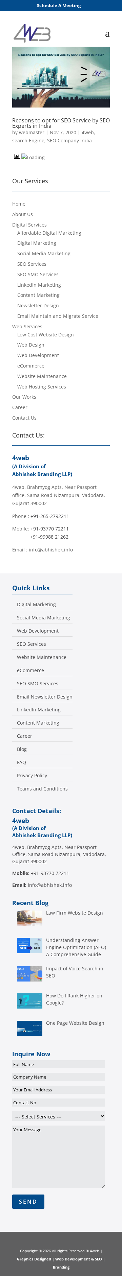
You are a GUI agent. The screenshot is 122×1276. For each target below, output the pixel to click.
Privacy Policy (32, 776)
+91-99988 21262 (49, 537)
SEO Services (31, 264)
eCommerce (30, 365)
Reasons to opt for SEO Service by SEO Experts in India (61, 123)
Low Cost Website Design (45, 334)
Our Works (24, 397)
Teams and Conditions (42, 789)
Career (19, 407)
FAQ (21, 762)
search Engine (28, 140)
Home (18, 203)
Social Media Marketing (43, 253)
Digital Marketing (36, 243)
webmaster (31, 132)
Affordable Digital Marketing (49, 233)
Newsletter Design (38, 305)
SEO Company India (69, 140)
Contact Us (24, 418)
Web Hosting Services (41, 386)
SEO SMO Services (38, 274)
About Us (22, 214)
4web (88, 132)
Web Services (27, 326)
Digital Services (29, 224)
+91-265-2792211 (49, 516)
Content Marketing (38, 295)
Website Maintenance (42, 376)
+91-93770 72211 (49, 528)
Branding (61, 1267)
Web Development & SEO (78, 1258)
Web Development (38, 355)
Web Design (30, 344)
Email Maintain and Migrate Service (57, 316)
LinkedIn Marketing (39, 285)
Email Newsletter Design (45, 697)
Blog (22, 749)
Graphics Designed (34, 1258)
